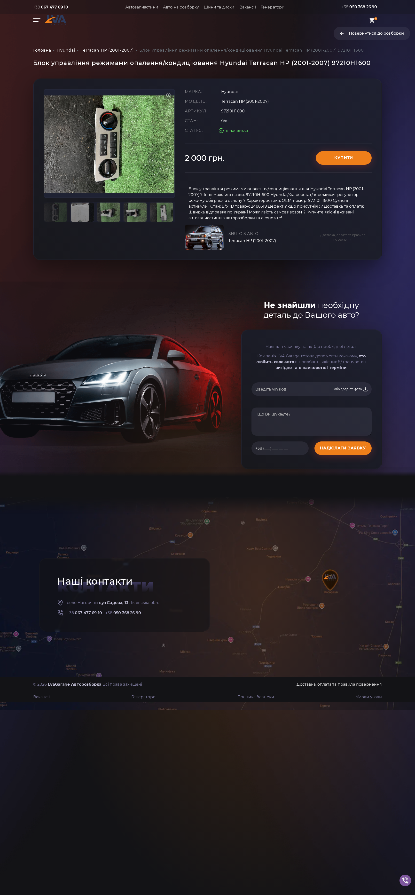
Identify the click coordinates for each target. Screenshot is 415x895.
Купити (343, 158)
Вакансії (247, 7)
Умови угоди (369, 697)
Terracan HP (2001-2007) (252, 240)
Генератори (273, 7)
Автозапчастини (141, 7)
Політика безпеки (255, 697)
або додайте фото (348, 389)
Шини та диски (219, 7)
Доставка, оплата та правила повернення (342, 237)
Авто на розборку (181, 7)
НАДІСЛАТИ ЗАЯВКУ (343, 448)
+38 (50, 7)
